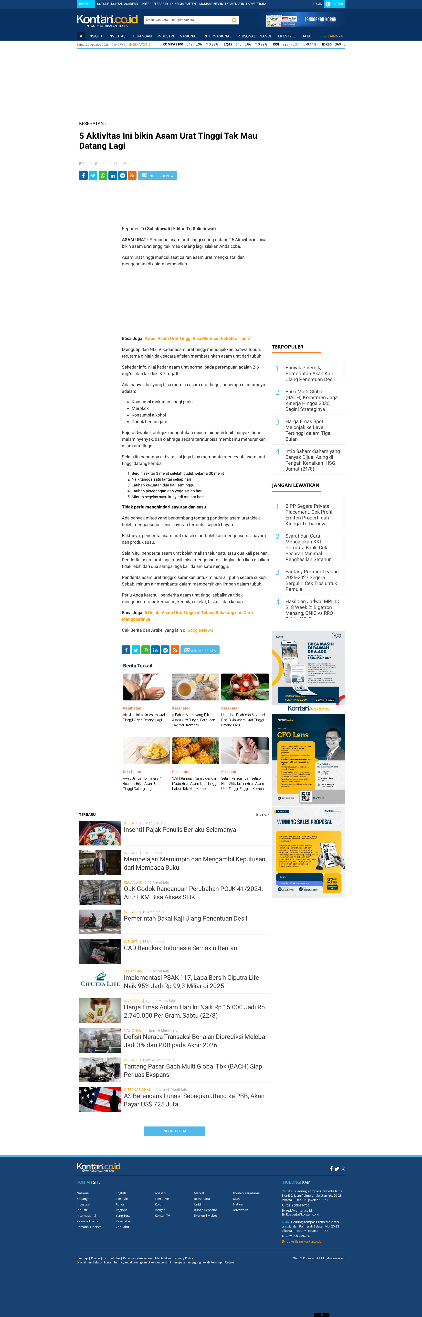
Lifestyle (287, 36)
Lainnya (335, 36)
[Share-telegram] (122, 175)
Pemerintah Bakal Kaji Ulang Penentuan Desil (185, 918)
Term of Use (111, 1258)
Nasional (189, 36)
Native (238, 1204)
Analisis (160, 1193)
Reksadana (202, 1198)
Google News (200, 630)
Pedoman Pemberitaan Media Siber (147, 1258)
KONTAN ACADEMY (124, 4)
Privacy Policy (184, 1258)
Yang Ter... (123, 1215)
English (121, 1193)
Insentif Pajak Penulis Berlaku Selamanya (180, 829)
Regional (122, 1210)
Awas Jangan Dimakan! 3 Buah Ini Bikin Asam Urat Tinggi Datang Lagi (142, 784)
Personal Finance (254, 36)
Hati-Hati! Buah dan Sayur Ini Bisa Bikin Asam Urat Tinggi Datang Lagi (243, 720)
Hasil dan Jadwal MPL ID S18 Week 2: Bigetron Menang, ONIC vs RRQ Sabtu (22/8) (312, 610)
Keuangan (142, 36)
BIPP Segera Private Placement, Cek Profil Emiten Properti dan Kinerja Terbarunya (308, 515)
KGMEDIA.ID (235, 4)
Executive (162, 1198)
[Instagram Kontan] (343, 1168)
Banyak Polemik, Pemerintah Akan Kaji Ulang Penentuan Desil (310, 373)
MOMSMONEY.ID (211, 4)
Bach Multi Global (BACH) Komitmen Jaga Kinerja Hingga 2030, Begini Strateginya (311, 400)
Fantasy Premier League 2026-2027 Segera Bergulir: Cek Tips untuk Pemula (312, 580)
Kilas (236, 1198)
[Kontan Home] (81, 36)
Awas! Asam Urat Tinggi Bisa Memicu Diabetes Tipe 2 (197, 338)
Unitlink (199, 1204)
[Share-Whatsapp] (103, 175)
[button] (234, 20)
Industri (166, 36)
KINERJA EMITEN (183, 4)
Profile (95, 1258)
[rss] (132, 175)
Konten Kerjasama (246, 1193)
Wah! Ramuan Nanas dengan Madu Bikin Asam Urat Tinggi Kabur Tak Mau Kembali (194, 784)
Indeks (263, 814)
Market (199, 1193)
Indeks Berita (174, 1131)
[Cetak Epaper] (301, 25)
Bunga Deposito (205, 1210)
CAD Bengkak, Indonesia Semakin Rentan (180, 948)
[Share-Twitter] (93, 175)
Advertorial (241, 1210)
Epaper (84, 4)
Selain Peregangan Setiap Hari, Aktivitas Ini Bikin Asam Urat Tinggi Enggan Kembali (243, 784)
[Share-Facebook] (83, 175)
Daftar (337, 4)
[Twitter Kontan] (336, 1168)
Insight (130, 823)
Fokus (120, 1204)
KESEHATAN (91, 123)
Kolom (159, 1204)
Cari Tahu (122, 1227)
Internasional (217, 36)
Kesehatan (123, 1221)
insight (95, 36)
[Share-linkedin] (112, 175)
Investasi (117, 36)
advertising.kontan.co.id (303, 1241)
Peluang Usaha (87, 1221)
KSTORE (103, 4)
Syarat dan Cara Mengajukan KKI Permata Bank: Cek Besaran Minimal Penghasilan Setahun (308, 547)
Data (306, 36)
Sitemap (82, 1258)
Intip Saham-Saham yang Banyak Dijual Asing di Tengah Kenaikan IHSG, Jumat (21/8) (312, 460)
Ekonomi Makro (205, 1215)
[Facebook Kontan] (331, 1168)
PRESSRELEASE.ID (155, 4)
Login (317, 4)
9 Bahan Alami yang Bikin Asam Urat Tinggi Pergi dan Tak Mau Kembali (193, 720)
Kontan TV (162, 1215)
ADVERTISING (257, 4)
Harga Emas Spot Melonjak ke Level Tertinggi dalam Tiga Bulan (307, 430)
